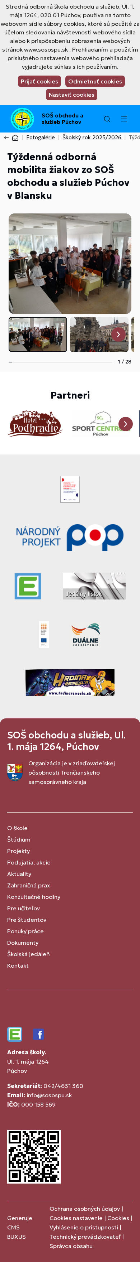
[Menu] (124, 118)
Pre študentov (26, 919)
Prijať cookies (39, 81)
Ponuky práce (25, 931)
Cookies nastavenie (76, 1218)
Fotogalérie (40, 137)
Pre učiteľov (23, 908)
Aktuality (19, 873)
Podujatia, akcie (29, 862)
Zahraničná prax (28, 885)
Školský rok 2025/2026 (91, 137)
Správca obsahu (71, 1245)
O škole (17, 828)
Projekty (18, 850)
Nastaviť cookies (71, 94)
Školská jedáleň (28, 954)
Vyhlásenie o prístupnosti (84, 1227)
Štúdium (19, 839)
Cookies (119, 1218)
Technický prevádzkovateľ (85, 1236)
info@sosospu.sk (49, 1095)
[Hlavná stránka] (15, 137)
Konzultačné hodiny (33, 896)
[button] (107, 118)
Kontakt (18, 965)
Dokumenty (22, 942)
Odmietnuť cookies (95, 81)
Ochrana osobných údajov (85, 1208)
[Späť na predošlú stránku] (7, 137)
